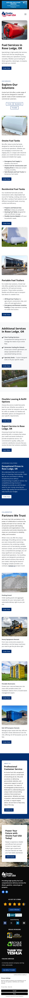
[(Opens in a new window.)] (14, 915)
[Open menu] (25, 14)
